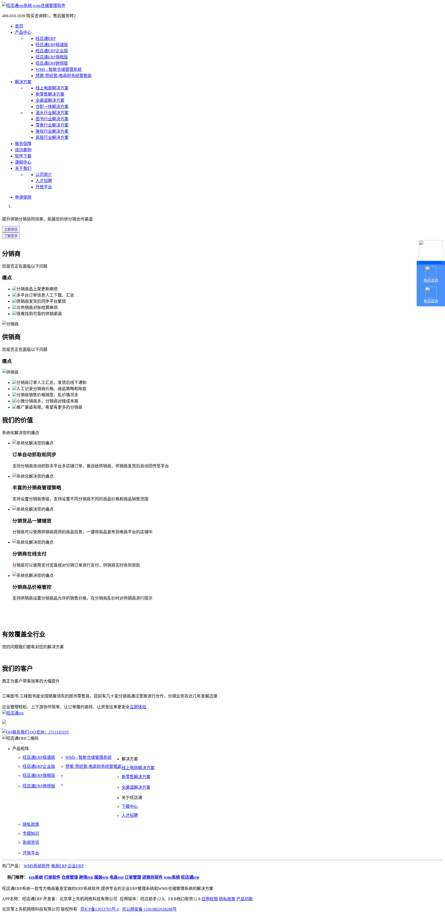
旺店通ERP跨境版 (52, 63)
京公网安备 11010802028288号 (149, 909)
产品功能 (244, 899)
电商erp (116, 877)
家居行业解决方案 (52, 137)
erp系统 (36, 877)
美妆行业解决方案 (52, 131)
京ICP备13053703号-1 (99, 909)
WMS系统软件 (37, 866)
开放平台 (44, 187)
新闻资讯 (31, 842)
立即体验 (11, 229)
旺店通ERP (46, 38)
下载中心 (130, 806)
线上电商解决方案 (52, 88)
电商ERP (59, 866)
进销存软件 (152, 877)
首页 (19, 26)
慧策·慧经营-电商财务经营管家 (64, 75)
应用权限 (209, 899)
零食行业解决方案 (52, 125)
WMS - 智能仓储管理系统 (59, 69)
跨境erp (86, 877)
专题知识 (31, 833)
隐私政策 (31, 824)
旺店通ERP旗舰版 (52, 57)
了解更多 (11, 236)
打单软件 (52, 877)
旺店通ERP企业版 (52, 51)
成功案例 (23, 150)
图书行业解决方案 (52, 119)
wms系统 (172, 877)
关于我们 (23, 168)
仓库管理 (70, 877)
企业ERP (76, 866)
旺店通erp (190, 877)
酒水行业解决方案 (52, 113)
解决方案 (23, 82)
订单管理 (133, 877)
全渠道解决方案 (50, 100)
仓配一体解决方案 (52, 106)
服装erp (101, 877)
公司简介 (44, 174)
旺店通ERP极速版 (52, 45)
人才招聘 (44, 181)
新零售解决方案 (50, 94)
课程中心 (23, 162)
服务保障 (23, 143)
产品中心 (23, 32)
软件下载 (23, 156)
